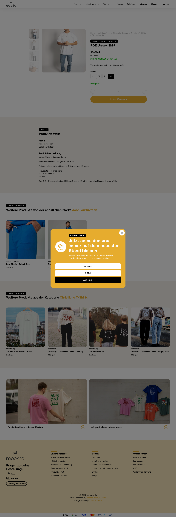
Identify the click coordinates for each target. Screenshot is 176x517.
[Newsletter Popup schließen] (122, 233)
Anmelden (88, 280)
